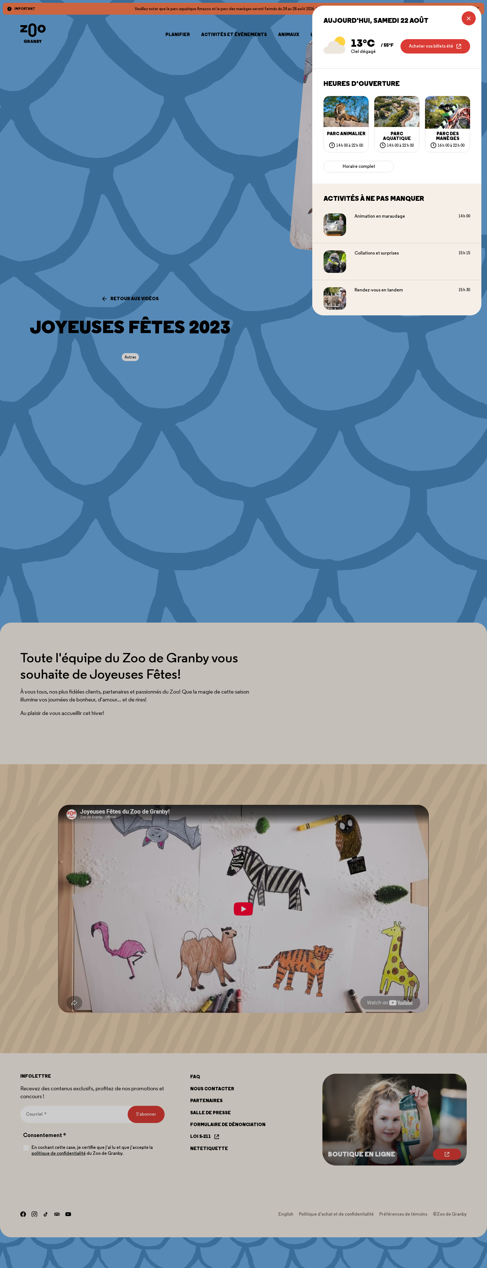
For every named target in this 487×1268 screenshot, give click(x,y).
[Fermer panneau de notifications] (469, 18)
